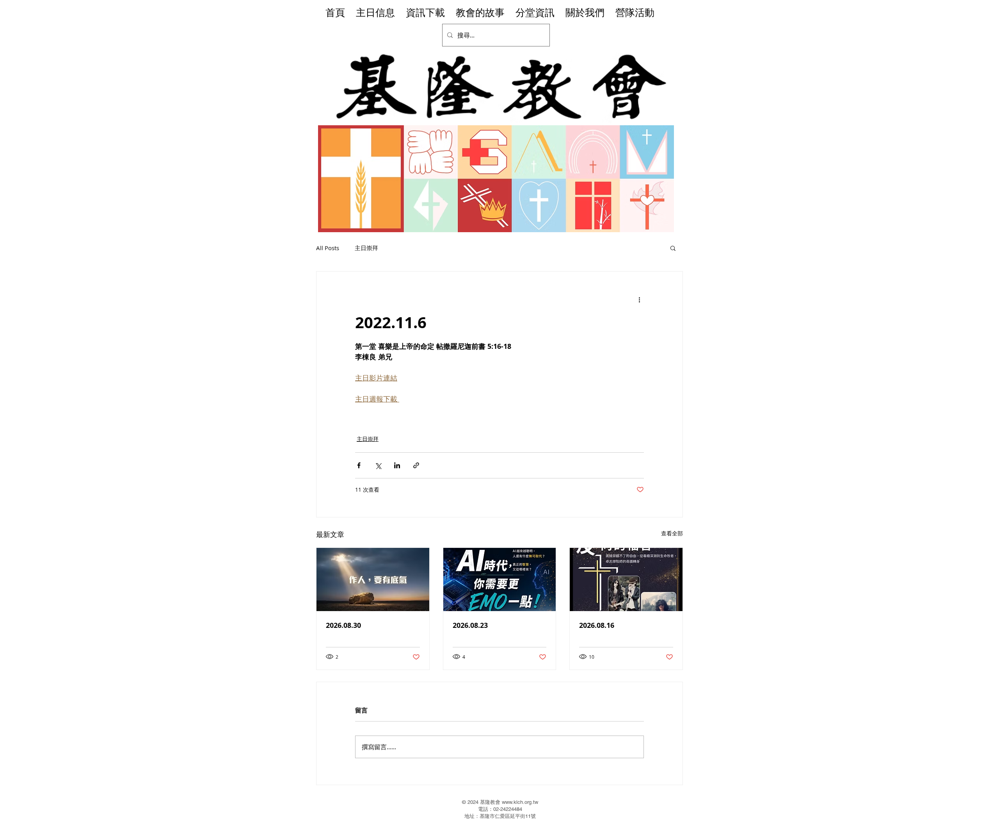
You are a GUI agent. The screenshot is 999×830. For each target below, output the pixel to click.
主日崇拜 (366, 248)
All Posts (327, 248)
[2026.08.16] (626, 579)
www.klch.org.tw (520, 802)
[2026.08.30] (372, 579)
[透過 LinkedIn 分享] (397, 465)
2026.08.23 (470, 625)
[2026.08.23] (499, 579)
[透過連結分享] (416, 465)
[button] (673, 248)
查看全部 (672, 533)
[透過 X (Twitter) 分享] (378, 465)
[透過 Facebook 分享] (359, 465)
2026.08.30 (343, 625)
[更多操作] (639, 299)
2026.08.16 (596, 625)
